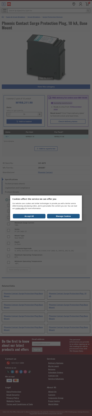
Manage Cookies (63, 216)
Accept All (29, 216)
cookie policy (20, 208)
